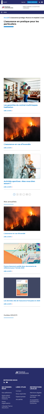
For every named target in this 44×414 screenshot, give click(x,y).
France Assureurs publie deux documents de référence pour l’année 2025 (20, 267)
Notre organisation (6, 402)
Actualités (19, 399)
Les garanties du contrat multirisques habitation (21, 106)
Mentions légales (35, 392)
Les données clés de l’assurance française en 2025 (22, 301)
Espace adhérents (32, 2)
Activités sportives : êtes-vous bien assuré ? (19, 182)
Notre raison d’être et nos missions (6, 397)
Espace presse (20, 396)
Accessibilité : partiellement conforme (34, 401)
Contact (18, 391)
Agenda (23, 2)
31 (26, 194)
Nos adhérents (7, 392)
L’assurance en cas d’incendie (17, 144)
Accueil (6, 18)
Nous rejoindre (21, 394)
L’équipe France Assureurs (7, 407)
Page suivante (30, 194)
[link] (39, 2)
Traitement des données (35, 396)
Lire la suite (8, 110)
